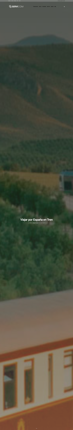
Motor (48, 6)
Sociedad (44, 6)
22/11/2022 (30, 222)
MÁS (55, 6)
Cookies (12, 0)
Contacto (9, 0)
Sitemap (15, 0)
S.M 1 (17, 0)
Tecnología (35, 6)
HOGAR (52, 6)
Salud (40, 6)
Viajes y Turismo (35, 222)
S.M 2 (20, 0)
